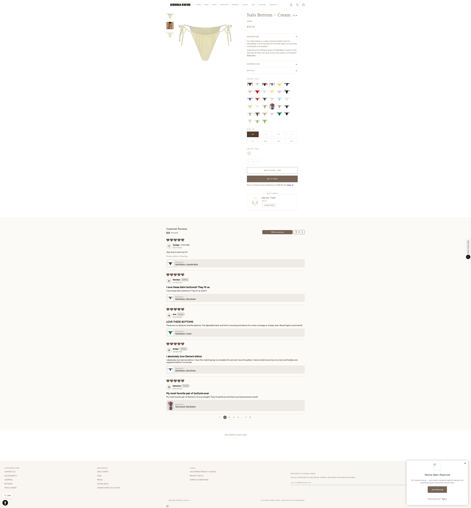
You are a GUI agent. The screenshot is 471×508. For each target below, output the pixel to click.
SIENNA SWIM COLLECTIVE (108, 488)
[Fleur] (280, 92)
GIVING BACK (103, 484)
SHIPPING (8, 480)
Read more (251, 55)
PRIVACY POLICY (197, 476)
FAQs (99, 476)
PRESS (100, 480)
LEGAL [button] (193, 468)
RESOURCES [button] (102, 468)
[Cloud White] (287, 99)
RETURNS (8, 484)
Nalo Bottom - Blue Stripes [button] (185, 299)
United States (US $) (178, 500)
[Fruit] (272, 114)
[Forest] (280, 114)
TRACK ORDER (10, 488)
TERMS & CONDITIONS (199, 480)
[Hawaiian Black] (287, 107)
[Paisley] (258, 99)
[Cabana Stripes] (250, 92)
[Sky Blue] (280, 99)
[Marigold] (265, 92)
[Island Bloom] (272, 85)
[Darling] (258, 107)
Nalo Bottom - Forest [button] (183, 334)
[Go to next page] (251, 417)
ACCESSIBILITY (10, 476)
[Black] (287, 114)
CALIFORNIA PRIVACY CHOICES (203, 472)
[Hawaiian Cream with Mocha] (250, 114)
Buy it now (272, 179)
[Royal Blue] (287, 92)
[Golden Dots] (280, 85)
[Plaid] (258, 122)
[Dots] (258, 92)
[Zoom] (205, 42)
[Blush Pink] (272, 99)
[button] (214, 4)
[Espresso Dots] (265, 85)
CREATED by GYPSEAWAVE (293, 500)
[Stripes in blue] (250, 99)
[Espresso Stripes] (250, 85)
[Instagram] (167, 506)
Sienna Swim (269, 500)
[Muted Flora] (265, 114)
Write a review (277, 232)
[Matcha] (265, 122)
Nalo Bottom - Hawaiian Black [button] (186, 264)
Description (253, 37)
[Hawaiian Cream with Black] (280, 107)
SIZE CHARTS (102, 472)
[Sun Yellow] (250, 107)
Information (253, 64)
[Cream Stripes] (258, 85)
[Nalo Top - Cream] (255, 202)
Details (250, 70)
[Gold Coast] (287, 85)
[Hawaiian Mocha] (258, 114)
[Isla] (265, 107)
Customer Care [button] (11, 468)
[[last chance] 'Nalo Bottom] (272, 107)
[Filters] (296, 232)
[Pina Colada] (272, 92)
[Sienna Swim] (180, 5)
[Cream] (250, 122)
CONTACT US (9, 472)
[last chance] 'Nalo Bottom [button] (185, 407)
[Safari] (265, 99)
